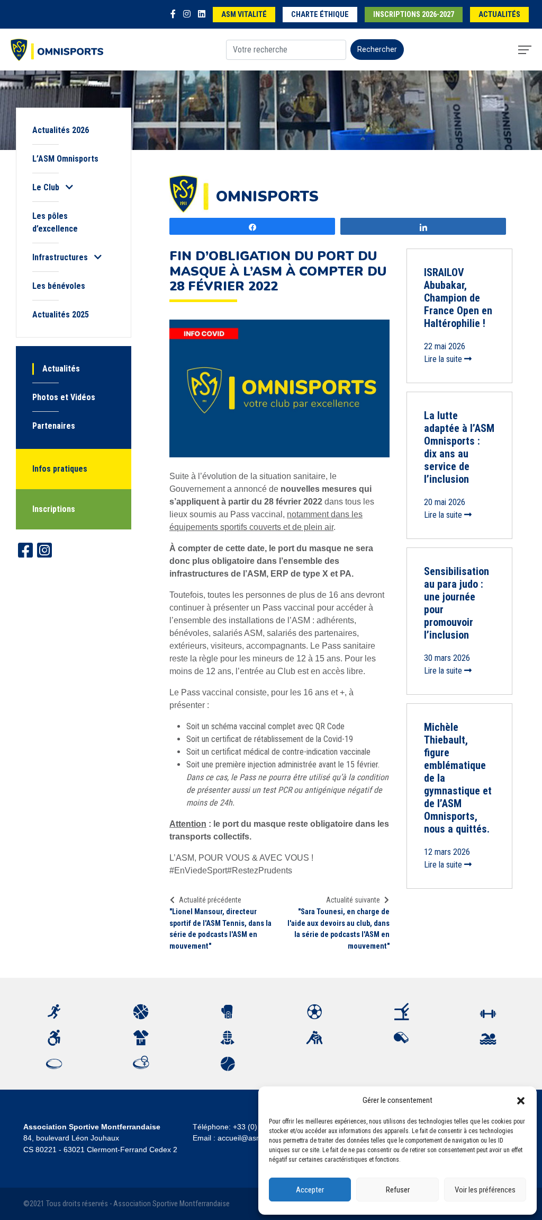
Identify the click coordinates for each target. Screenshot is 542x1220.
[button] (521, 1100)
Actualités (499, 14)
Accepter (310, 1190)
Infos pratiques (59, 469)
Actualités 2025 (60, 315)
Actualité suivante (353, 900)
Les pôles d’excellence (55, 222)
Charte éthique (320, 14)
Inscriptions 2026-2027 (413, 14)
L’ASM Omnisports (65, 159)
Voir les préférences (485, 1190)
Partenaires (53, 426)
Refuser (398, 1190)
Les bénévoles (58, 286)
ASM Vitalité (244, 14)
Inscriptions (53, 509)
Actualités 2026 (60, 130)
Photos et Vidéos (63, 397)
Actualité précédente (210, 900)
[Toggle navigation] (524, 50)
